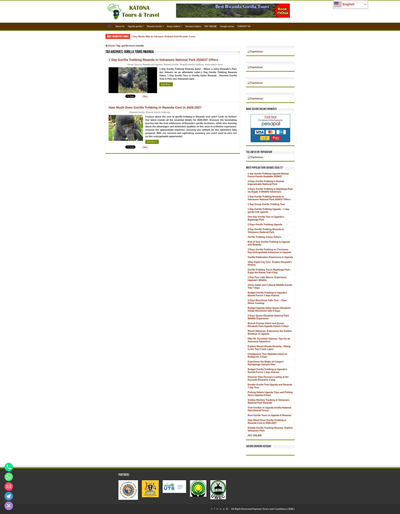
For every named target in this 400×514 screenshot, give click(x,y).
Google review (227, 26)
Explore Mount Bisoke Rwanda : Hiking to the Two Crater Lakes (269, 347)
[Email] (9, 486)
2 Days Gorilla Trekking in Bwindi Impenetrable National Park (266, 182)
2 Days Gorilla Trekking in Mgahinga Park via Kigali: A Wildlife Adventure (270, 190)
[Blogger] (227, 509)
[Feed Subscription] (239, 52)
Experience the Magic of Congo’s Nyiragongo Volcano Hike (266, 363)
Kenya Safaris (173, 26)
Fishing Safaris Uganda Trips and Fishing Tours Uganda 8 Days (270, 393)
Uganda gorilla (135, 26)
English (348, 4)
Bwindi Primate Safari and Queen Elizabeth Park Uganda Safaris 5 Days (268, 324)
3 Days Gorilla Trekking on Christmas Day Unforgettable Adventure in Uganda (269, 251)
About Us (119, 26)
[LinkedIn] (220, 509)
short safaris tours (213, 64)
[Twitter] (217, 509)
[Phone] (9, 467)
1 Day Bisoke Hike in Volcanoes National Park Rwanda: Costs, (163, 36)
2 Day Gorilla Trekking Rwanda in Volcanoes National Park (266, 230)
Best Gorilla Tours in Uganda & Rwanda (269, 415)
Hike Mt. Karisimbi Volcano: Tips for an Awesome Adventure (269, 340)
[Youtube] (223, 509)
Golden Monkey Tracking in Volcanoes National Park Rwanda (268, 401)
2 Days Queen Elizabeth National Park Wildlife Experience (268, 317)
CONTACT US (244, 26)
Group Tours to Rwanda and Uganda (144, 64)
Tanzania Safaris (193, 26)
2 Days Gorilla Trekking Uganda (265, 224)
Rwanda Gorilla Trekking (192, 64)
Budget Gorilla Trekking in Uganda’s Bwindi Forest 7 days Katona (267, 294)
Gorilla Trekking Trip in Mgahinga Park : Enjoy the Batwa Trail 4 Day (269, 271)
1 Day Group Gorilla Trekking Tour (266, 204)
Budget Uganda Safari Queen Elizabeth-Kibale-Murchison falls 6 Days (269, 309)
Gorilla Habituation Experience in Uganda (270, 257)
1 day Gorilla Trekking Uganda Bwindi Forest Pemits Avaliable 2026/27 (268, 175)
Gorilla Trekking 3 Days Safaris (264, 237)
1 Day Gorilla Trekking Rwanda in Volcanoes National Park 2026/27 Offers (163, 59)
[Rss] (212, 509)
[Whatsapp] (9, 477)
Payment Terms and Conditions (269, 509)
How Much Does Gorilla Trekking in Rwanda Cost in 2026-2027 (155, 107)
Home (109, 26)
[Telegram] (9, 496)
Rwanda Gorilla (154, 26)
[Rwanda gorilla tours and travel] (233, 10)
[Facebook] (214, 509)
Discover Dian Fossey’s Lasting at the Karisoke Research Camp (268, 378)
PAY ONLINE (211, 26)
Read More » (166, 84)
